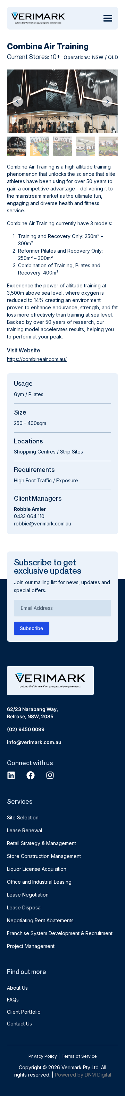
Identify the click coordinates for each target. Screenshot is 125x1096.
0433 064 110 (29, 516)
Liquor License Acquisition (36, 869)
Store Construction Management (44, 856)
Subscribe (31, 628)
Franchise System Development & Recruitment (59, 933)
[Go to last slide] (17, 101)
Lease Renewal (24, 830)
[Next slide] (107, 101)
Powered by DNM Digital (83, 1075)
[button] (108, 18)
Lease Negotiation (28, 895)
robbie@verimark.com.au (42, 523)
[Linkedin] (11, 775)
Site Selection (23, 817)
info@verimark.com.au (34, 742)
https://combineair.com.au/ (37, 359)
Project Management (31, 946)
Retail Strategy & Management (41, 843)
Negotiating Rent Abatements (40, 920)
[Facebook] (30, 775)
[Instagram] (50, 775)
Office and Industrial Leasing (39, 882)
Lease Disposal (24, 907)
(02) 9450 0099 (25, 729)
